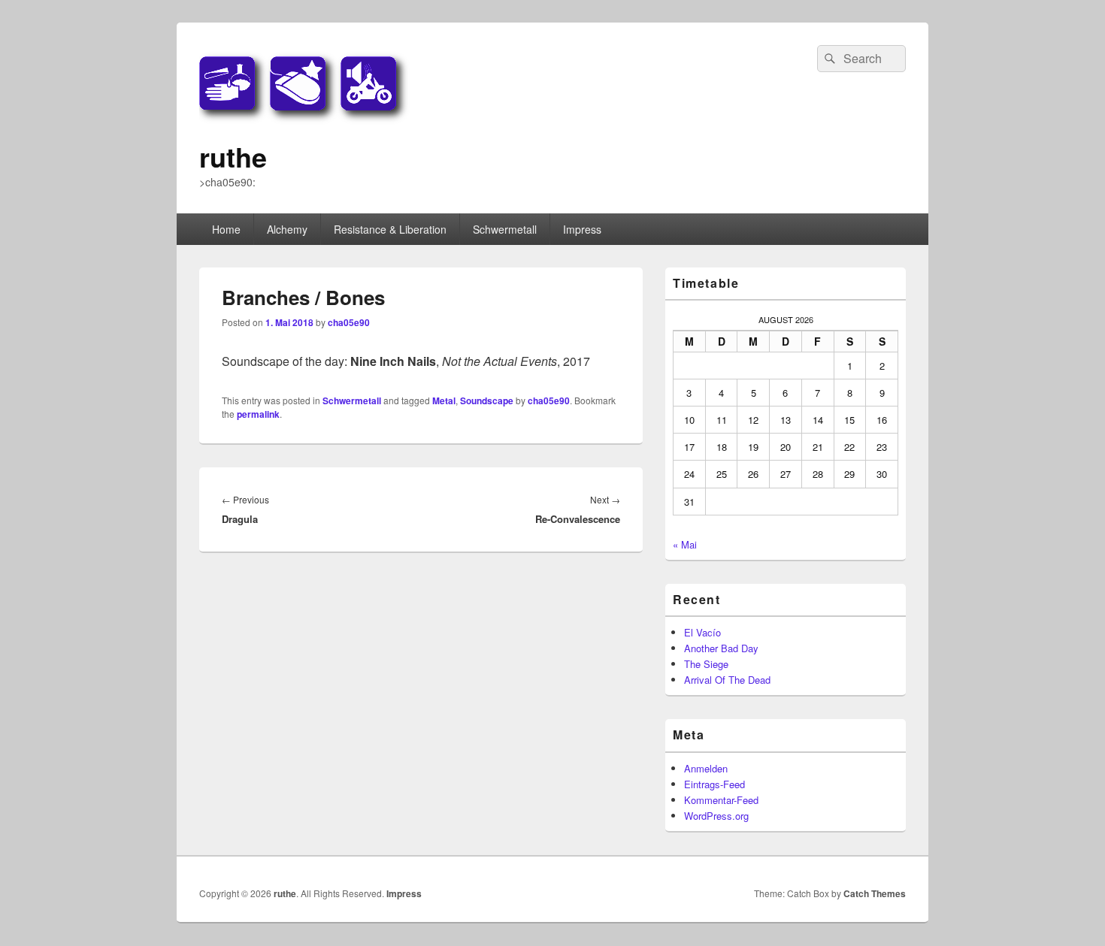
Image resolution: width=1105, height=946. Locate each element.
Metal (444, 400)
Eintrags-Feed (714, 784)
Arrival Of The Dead (727, 679)
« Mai (685, 544)
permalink (258, 414)
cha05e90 (349, 322)
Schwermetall (505, 229)
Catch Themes (874, 893)
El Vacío (702, 632)
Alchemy (287, 229)
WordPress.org (716, 815)
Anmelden (706, 768)
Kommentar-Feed (721, 800)
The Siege (706, 664)
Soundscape (486, 400)
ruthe (233, 156)
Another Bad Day (721, 648)
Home (226, 229)
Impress (582, 229)
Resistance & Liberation (390, 229)
